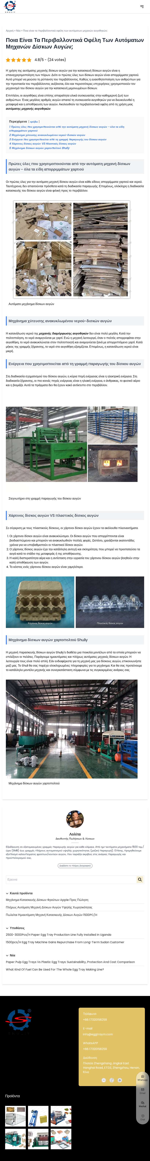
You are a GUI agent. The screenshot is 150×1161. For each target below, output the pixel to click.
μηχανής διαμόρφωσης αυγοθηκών (64, 333)
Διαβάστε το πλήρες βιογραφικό (75, 865)
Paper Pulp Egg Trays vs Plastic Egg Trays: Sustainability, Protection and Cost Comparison (70, 962)
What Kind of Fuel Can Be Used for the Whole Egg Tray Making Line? (55, 969)
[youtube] (104, 1080)
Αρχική (10, 30)
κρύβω (34, 121)
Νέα (18, 30)
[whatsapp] (120, 1080)
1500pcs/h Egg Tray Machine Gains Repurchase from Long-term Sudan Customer (65, 942)
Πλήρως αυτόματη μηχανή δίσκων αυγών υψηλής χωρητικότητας (49, 907)
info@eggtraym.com (98, 1034)
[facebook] (112, 1080)
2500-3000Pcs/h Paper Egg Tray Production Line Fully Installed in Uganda (58, 935)
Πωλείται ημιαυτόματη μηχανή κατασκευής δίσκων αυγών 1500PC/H (51, 915)
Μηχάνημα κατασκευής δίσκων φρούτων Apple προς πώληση (47, 900)
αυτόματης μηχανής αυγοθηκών (28, 109)
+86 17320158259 (95, 1020)
